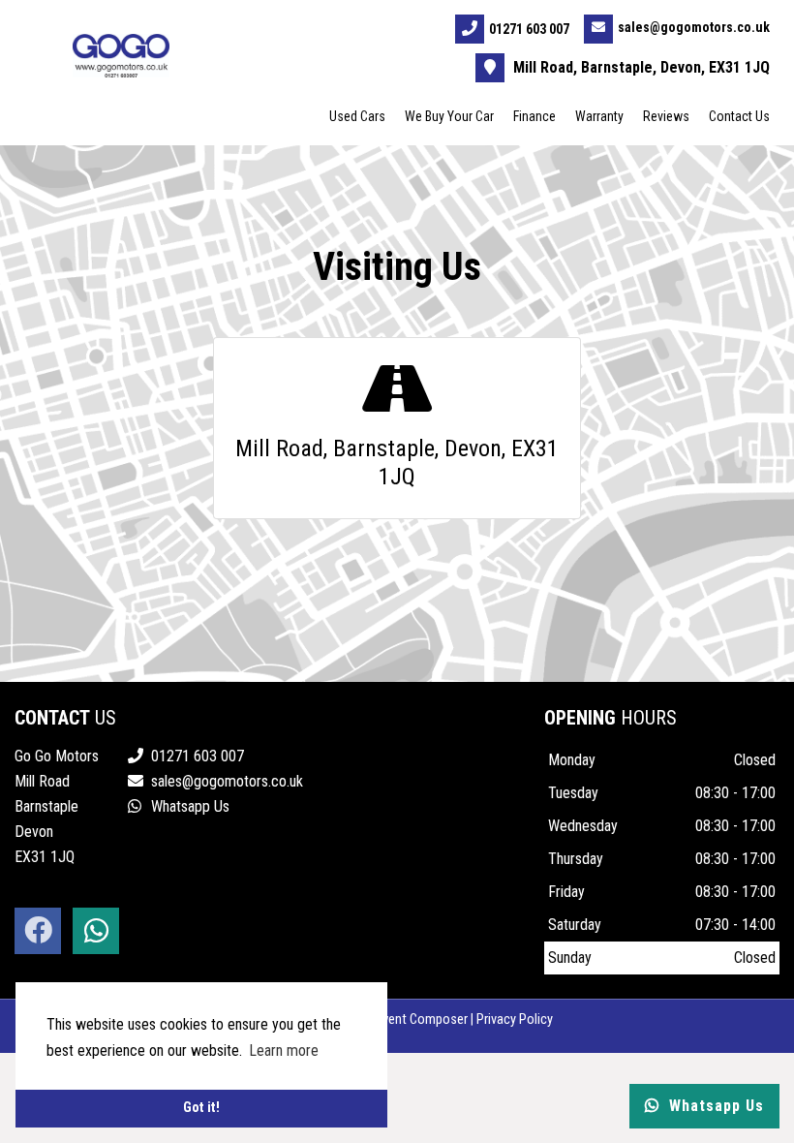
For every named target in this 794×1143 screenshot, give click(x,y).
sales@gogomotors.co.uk (694, 27)
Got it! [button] (201, 1107)
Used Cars (357, 116)
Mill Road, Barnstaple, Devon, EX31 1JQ (639, 67)
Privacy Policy (514, 1019)
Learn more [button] (284, 1050)
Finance (534, 116)
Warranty (599, 116)
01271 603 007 (529, 29)
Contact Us (739, 116)
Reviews (666, 116)
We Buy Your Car (449, 116)
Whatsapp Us (188, 806)
